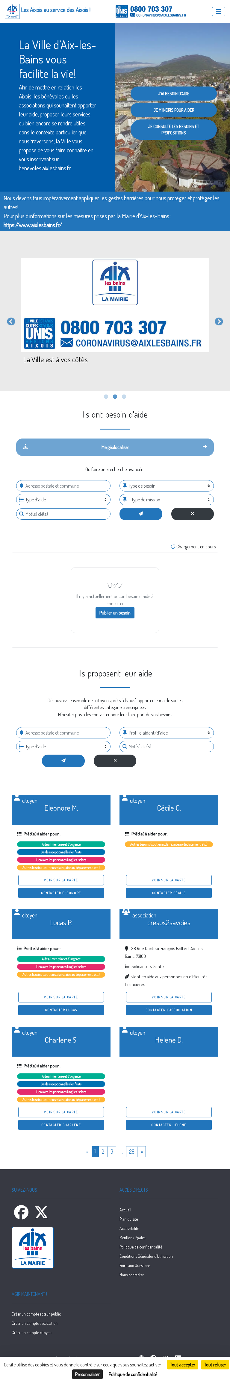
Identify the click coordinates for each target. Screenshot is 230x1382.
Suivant (217, 320)
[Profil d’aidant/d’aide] (125, 732)
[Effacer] (192, 514)
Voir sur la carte (61, 880)
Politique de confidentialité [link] (133, 1374)
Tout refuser (215, 1365)
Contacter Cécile (169, 893)
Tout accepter (182, 1365)
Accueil (125, 1209)
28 (131, 1151)
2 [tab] (115, 397)
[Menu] (218, 11)
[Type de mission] (125, 499)
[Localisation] (22, 485)
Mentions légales (132, 1237)
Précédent (10, 320)
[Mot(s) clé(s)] (22, 514)
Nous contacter (131, 1274)
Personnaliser (87, 1374)
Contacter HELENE (169, 1124)
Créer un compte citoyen (32, 1332)
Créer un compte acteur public (36, 1313)
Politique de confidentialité (140, 1246)
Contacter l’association (169, 1010)
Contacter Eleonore (61, 893)
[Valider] (140, 514)
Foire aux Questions (134, 1265)
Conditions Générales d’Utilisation (146, 1256)
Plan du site (128, 1219)
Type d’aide (35, 500)
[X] (41, 1216)
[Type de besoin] (125, 485)
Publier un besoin (115, 613)
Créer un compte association (35, 1323)
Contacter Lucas (61, 1010)
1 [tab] (106, 397)
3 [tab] (124, 397)
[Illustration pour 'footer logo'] (61, 1248)
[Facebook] (22, 1216)
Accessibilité (129, 1228)
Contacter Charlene (61, 1124)
